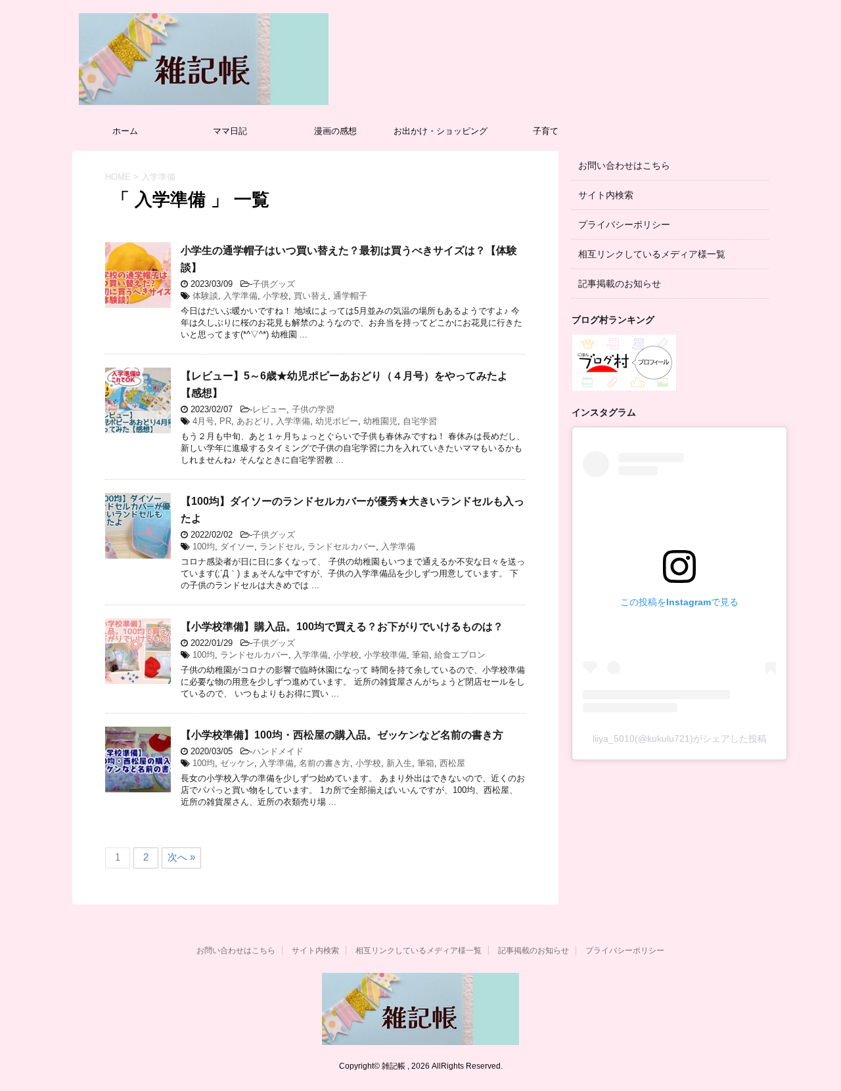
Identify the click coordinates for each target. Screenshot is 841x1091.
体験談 (205, 296)
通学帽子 (350, 296)
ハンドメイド (278, 751)
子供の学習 (313, 409)
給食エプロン (460, 655)
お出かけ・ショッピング (441, 131)
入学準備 (240, 296)
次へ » (181, 857)
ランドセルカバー (341, 546)
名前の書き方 (324, 763)
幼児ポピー (336, 421)
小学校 (275, 296)
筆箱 (420, 655)
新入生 (399, 763)
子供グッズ (273, 284)
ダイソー (237, 546)
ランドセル (281, 546)
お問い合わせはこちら (624, 165)
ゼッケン (237, 763)
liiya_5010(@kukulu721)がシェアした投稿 (680, 738)
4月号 (203, 421)
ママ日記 (230, 131)
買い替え (311, 296)
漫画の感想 (335, 131)
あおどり (254, 421)
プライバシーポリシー (624, 224)
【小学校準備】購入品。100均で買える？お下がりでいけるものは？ (342, 626)
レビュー (269, 409)
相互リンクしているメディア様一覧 (651, 254)
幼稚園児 (380, 421)
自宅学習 (420, 421)
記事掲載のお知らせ (619, 283)
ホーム (125, 131)
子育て (545, 131)
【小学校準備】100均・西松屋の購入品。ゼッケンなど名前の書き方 (342, 734)
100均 (204, 546)
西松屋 (452, 763)
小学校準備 (385, 655)
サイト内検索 (605, 195)
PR (225, 421)
